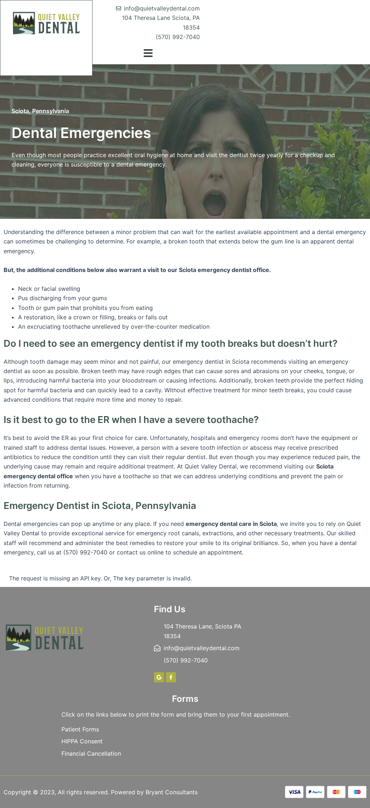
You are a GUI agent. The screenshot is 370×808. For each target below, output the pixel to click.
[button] (148, 53)
